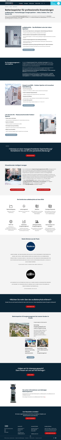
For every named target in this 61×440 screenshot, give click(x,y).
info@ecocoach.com (21, 433)
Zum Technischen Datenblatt (29, 105)
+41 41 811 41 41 (21, 432)
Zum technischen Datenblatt (29, 49)
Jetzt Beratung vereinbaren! (54, 3)
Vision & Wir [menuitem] (37, 3)
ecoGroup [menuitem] (40, 0)
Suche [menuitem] (44, 3)
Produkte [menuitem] (21, 3)
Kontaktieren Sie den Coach (50, 433)
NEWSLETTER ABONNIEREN (30, 418)
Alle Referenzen (30, 357)
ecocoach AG (6, 6)
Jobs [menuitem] (52, 0)
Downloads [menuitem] (46, 0)
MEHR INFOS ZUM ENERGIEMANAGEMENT (17, 189)
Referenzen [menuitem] (31, 3)
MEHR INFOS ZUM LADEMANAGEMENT (43, 189)
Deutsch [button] (8, 0)
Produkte (10, 6)
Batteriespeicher (15, 6)
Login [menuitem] (42, 3)
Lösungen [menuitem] (26, 3)
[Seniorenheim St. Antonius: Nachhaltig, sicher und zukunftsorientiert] (30, 342)
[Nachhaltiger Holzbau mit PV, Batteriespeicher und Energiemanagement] (42, 342)
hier (44, 396)
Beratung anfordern (30, 155)
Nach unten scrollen (30, 436)
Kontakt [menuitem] (56, 0)
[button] (39, 338)
